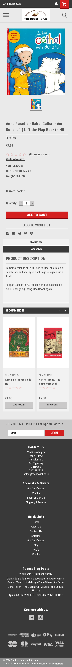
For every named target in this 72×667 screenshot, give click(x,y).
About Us (36, 526)
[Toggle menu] (6, 15)
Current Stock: (15, 191)
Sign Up (41, 497)
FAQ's (36, 549)
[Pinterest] (31, 233)
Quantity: (11, 203)
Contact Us (36, 531)
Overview (36, 242)
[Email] (13, 233)
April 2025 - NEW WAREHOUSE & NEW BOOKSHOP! (36, 595)
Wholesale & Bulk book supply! (36, 574)
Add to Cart (19, 405)
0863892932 (14, 3)
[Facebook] (7, 233)
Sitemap (34, 660)
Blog (36, 545)
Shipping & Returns (36, 502)
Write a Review (15, 159)
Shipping (36, 536)
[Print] (19, 233)
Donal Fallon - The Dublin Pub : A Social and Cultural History (36, 589)
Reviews (36, 249)
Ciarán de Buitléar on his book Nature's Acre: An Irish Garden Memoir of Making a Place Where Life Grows (36, 580)
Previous (60, 310)
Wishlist (36, 493)
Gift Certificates (36, 488)
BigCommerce (21, 663)
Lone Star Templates (52, 663)
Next (65, 310)
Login (30, 497)
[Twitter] (25, 233)
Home (36, 522)
